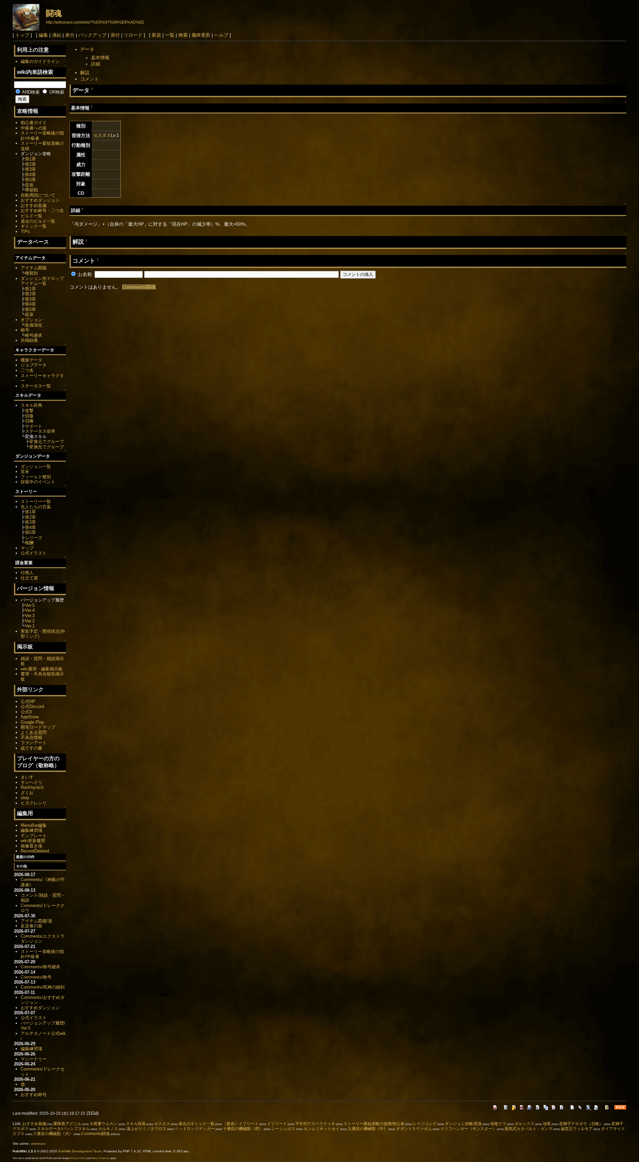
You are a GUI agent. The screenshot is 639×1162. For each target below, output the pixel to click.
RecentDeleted (35, 850)
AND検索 (30, 92)
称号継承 (33, 335)
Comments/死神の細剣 (43, 987)
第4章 (30, 174)
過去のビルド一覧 (38, 221)
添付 (115, 35)
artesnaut (38, 1143)
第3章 (30, 169)
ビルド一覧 (31, 215)
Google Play (32, 722)
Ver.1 (30, 625)
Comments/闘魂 (139, 287)
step (25, 797)
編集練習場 (31, 830)
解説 (85, 72)
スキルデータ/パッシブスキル (63, 1129)
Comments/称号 (36, 977)
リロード (133, 35)
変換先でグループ (46, 446)
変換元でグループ (46, 441)
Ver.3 (30, 615)
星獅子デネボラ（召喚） (581, 1124)
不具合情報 (31, 737)
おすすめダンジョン (40, 200)
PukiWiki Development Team (80, 1151)
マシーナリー (34, 1058)
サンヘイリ (31, 782)
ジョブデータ (34, 364)
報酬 (29, 542)
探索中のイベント (38, 481)
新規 (156, 35)
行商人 (27, 572)
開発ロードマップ (38, 727)
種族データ (31, 359)
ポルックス (524, 1124)
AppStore (30, 716)
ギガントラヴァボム (414, 1129)
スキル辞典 (31, 405)
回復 (29, 415)
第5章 (30, 179)
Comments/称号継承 (40, 966)
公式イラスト (34, 553)
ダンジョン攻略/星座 (463, 1124)
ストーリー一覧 (36, 501)
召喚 (29, 420)
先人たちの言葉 (36, 506)
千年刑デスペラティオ (315, 1124)
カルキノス (108, 1129)
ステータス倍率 (40, 431)
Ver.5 (30, 605)
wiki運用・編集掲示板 (42, 668)
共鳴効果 (29, 340)
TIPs (25, 231)
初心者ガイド (34, 122)
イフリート (277, 1124)
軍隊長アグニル (67, 1124)
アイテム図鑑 (34, 267)
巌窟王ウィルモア (577, 1129)
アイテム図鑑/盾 (36, 920)
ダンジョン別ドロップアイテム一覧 (42, 281)
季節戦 (31, 189)
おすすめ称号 (34, 1094)
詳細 (95, 64)
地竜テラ (498, 1124)
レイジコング (425, 1124)
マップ (27, 548)
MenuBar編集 (34, 825)
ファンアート (34, 742)
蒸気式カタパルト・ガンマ (528, 1129)
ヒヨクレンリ (34, 803)
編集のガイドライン (40, 61)
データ (87, 49)
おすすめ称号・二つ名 (42, 210)
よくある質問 (34, 732)
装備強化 (33, 325)
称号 (25, 330)
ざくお (27, 792)
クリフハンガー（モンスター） (468, 1129)
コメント (89, 79)
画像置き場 (31, 845)
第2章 (30, 164)
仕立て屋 (29, 578)
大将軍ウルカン (103, 1124)
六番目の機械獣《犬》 (53, 1134)
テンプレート (34, 835)
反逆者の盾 (31, 925)
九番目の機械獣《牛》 (368, 1129)
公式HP (28, 701)
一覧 (169, 35)
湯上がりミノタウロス (146, 1129)
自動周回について (38, 195)
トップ (22, 35)
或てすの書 (31, 748)
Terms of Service (100, 1158)
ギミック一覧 (34, 226)
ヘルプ (221, 35)
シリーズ (33, 537)
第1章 (30, 158)
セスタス (102, 135)
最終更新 (201, 35)
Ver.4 (30, 610)
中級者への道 (34, 127)
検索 (183, 35)
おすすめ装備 (34, 205)
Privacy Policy (78, 1158)
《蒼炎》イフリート (241, 1124)
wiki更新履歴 (33, 840)
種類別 (31, 273)
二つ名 (27, 370)
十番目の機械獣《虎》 (243, 1129)
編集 (43, 35)
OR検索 (56, 92)
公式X (26, 711)
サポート (33, 426)
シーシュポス (283, 1129)
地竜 (547, 1124)
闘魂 (54, 13)
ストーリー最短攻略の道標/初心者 (373, 1124)
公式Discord (32, 706)
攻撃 (29, 410)
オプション (31, 319)
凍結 (56, 35)
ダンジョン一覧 (36, 466)
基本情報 (100, 57)
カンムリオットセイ (321, 1129)
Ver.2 (30, 620)
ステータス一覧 (36, 385)
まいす (27, 777)
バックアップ (92, 35)
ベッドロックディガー (195, 1129)
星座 (29, 184)
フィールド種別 (36, 476)
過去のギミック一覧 (196, 1124)
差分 (70, 35)
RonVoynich (32, 787)
